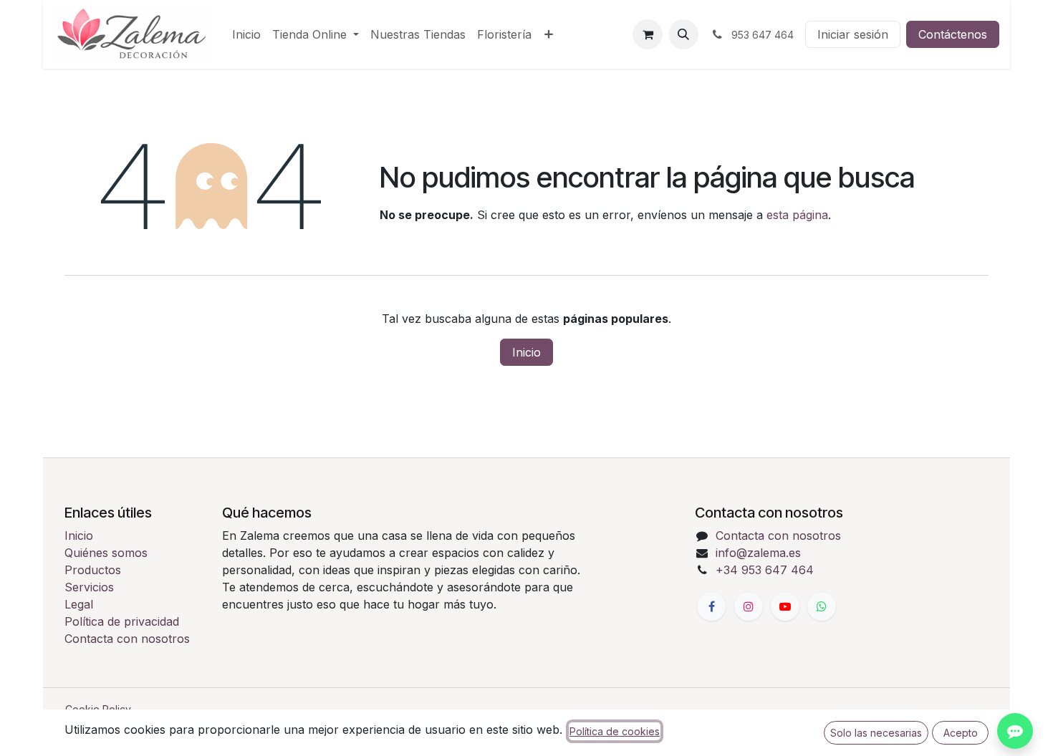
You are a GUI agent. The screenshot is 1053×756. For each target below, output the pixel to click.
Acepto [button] (960, 733)
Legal (78, 604)
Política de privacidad (121, 621)
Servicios (89, 587)
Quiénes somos (106, 553)
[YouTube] (785, 606)
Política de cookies (614, 731)
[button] (683, 34)
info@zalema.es (758, 553)
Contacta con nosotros (127, 638)
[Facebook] (711, 606)
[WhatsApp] (821, 606)
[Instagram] (748, 606)
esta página (797, 215)
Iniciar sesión (852, 34)
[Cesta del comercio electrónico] (648, 34)
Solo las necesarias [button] (876, 733)
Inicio (526, 352)
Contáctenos (952, 34)
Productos (92, 570)
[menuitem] (246, 34)
